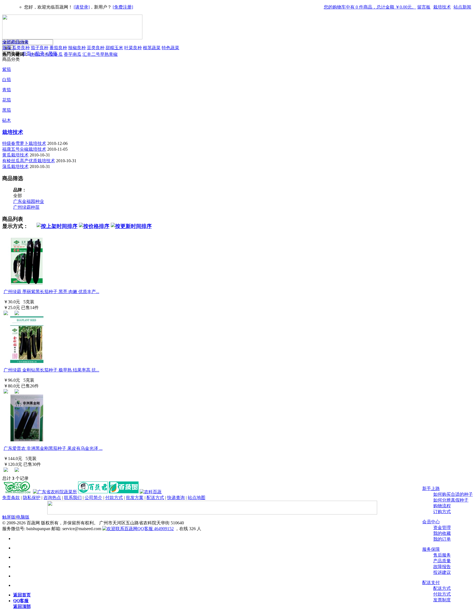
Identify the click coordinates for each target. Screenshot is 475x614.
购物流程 (442, 505)
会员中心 (431, 521)
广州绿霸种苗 (26, 207)
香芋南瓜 (72, 54)
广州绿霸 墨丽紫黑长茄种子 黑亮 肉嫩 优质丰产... (51, 291)
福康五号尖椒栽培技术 (24, 149)
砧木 (6, 120)
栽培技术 (442, 7)
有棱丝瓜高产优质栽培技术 (28, 160)
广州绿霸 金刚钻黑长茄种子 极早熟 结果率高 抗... (51, 370)
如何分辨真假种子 (450, 500)
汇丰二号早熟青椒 (100, 54)
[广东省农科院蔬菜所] (55, 491)
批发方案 (134, 497)
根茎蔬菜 (152, 47)
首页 (7, 47)
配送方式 (442, 588)
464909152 (163, 528)
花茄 (6, 100)
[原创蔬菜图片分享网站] (124, 491)
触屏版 (8, 517)
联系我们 (73, 497)
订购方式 (442, 511)
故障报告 (442, 566)
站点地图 (196, 497)
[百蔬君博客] (93, 491)
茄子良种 (39, 47)
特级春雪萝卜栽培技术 (24, 143)
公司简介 (93, 497)
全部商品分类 (15, 42)
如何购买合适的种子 (453, 494)
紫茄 (6, 69)
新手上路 (431, 488)
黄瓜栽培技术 (15, 155)
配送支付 (431, 582)
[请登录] (82, 7)
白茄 (6, 79)
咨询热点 (52, 497)
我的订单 (442, 539)
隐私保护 (31, 497)
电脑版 (22, 517)
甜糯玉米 (114, 47)
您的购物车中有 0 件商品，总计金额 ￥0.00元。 (370, 7)
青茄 (6, 89)
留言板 (423, 7)
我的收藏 (442, 533)
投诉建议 (442, 572)
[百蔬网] (17, 491)
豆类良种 (95, 47)
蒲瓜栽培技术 (15, 166)
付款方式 (442, 594)
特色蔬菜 (170, 47)
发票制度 (442, 600)
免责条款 (11, 497)
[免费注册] (123, 7)
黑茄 (6, 110)
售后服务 (442, 555)
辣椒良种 (77, 47)
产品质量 (442, 560)
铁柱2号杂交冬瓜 (46, 54)
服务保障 (431, 549)
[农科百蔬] (151, 491)
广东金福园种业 (28, 201)
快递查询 (176, 497)
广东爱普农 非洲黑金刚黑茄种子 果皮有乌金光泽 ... (53, 448)
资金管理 (442, 527)
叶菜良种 (133, 47)
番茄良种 (58, 47)
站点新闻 (462, 7)
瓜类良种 (21, 47)
